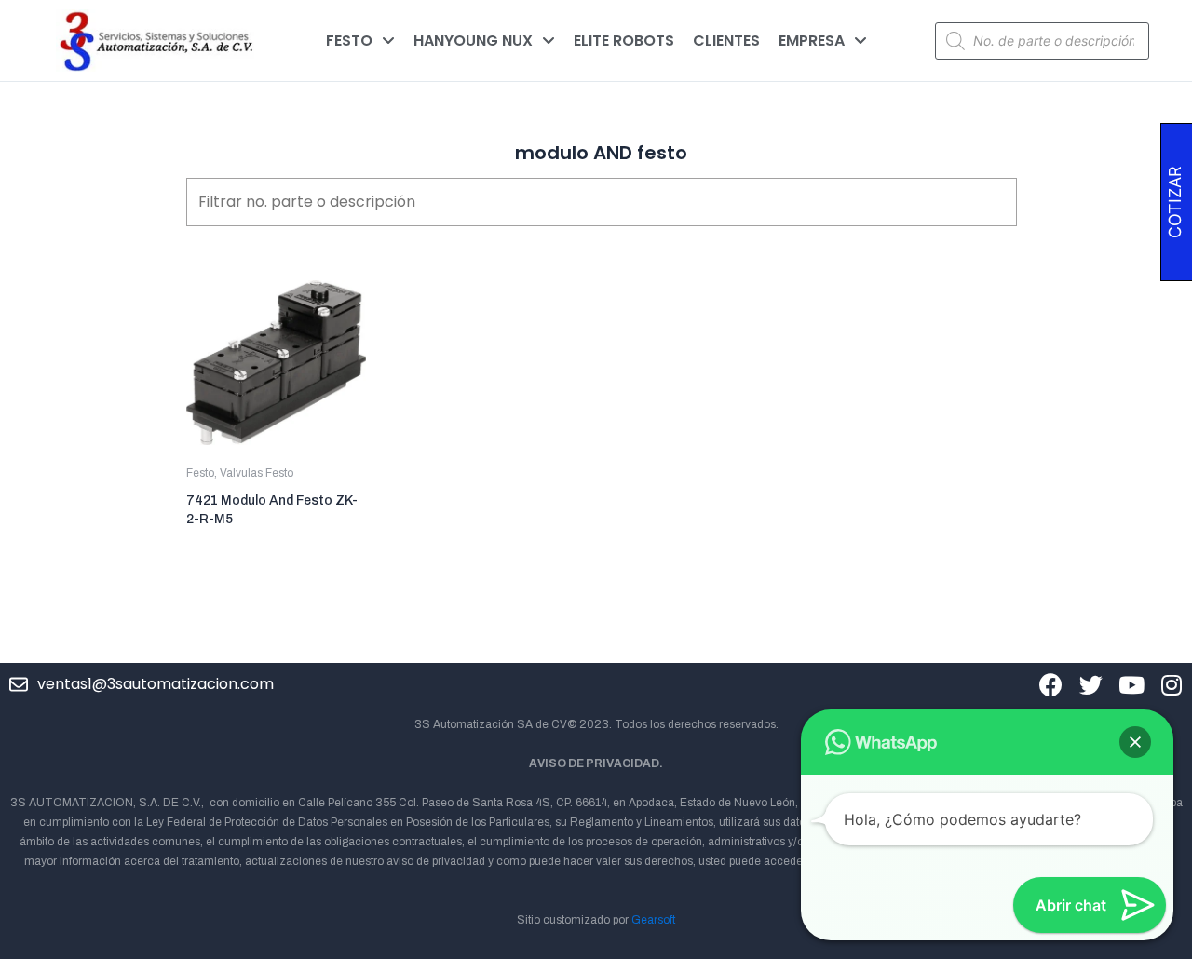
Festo (200, 473)
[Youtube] (1131, 684)
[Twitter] (1091, 684)
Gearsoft (653, 919)
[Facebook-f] (1051, 684)
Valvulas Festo (256, 473)
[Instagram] (1171, 684)
